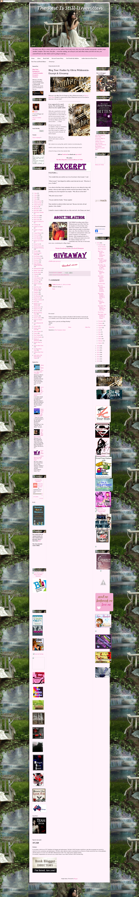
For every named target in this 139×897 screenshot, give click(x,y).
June (99, 332)
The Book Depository (62, 159)
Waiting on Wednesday (36, 339)
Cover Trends (37, 238)
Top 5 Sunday (37, 335)
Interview (36, 282)
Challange (36, 224)
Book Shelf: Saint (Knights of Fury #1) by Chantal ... (102, 316)
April (99, 336)
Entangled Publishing (39, 247)
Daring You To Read (38, 240)
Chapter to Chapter (38, 230)
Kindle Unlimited (38, 283)
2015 (98, 352)
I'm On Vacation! (102, 246)
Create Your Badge (99, 233)
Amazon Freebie (37, 203)
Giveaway (58, 274)
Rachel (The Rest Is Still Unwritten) (40, 485)
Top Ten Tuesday (38, 337)
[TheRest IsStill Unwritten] (96, 232)
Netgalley (36, 292)
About (38, 58)
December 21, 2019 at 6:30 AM (63, 284)
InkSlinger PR (37, 280)
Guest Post (36, 262)
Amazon (71, 159)
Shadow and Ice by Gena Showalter (100, 142)
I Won (35, 276)
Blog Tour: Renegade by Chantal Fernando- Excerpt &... (101, 288)
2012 (98, 359)
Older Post (87, 327)
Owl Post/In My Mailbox (72, 58)
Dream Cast (36, 244)
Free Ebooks (37, 256)
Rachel (35, 112)
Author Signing (37, 204)
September (101, 325)
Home (33, 58)
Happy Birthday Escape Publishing (38, 264)
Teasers (35, 333)
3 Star (35, 195)
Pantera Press (37, 298)
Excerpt (54, 274)
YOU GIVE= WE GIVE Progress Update (38, 357)
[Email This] (65, 273)
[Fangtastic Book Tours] (101, 513)
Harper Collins (37, 270)
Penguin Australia (38, 299)
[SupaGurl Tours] (102, 437)
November (100, 321)
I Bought (36, 274)
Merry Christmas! (102, 249)
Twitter (69, 248)
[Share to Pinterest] (72, 273)
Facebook (74, 248)
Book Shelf (46, 58)
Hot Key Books (37, 272)
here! (39, 541)
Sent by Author (37, 317)
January (100, 343)
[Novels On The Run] (38, 654)
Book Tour (36, 217)
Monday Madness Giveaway (38, 289)
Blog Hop (36, 206)
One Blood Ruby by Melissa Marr (100, 136)
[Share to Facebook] (70, 273)
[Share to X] (69, 273)
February (100, 341)
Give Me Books (37, 258)
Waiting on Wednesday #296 (101, 272)
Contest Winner (37, 233)
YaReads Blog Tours (38, 352)
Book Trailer (37, 219)
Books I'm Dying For (39, 221)
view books (41, 498)
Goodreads (65, 154)
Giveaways (52, 61)
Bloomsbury (36, 208)
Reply (53, 289)
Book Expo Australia (39, 212)
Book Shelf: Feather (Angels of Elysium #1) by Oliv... (102, 260)
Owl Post (36, 294)
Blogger (75, 878)
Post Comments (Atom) (60, 330)
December (100, 245)
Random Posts (37, 308)
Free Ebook (100, 312)
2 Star (35, 193)
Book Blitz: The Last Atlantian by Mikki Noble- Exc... (102, 267)
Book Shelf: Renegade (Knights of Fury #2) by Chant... (101, 296)
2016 (98, 350)
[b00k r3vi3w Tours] (101, 510)
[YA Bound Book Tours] (103, 507)
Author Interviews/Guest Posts (89, 58)
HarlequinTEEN (37, 268)
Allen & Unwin (37, 201)
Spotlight (36, 326)
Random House (37, 307)
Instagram (81, 248)
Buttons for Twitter (99, 164)
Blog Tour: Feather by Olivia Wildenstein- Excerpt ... (101, 253)
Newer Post (51, 327)
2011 (98, 361)
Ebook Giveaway (38, 246)
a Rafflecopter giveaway (55, 261)
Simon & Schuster (38, 319)
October (100, 323)
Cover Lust (36, 235)
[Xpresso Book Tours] (103, 454)
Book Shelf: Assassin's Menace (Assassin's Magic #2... (101, 278)
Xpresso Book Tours (65, 274)
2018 (98, 345)
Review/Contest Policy (57, 58)
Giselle (54, 284)
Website (57, 248)
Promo (35, 301)
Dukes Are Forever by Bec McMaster (100, 145)
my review (78, 154)
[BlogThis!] (67, 273)
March (100, 338)
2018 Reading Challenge (38, 480)
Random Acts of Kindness (37, 304)
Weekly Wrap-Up (38, 342)
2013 (98, 356)
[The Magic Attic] (103, 590)
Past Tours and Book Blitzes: (38, 61)
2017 (98, 348)
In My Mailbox (37, 278)
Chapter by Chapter (38, 226)
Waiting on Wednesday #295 (101, 302)
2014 (98, 354)
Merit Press (36, 287)
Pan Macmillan (37, 296)
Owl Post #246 (101, 283)
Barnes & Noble (78, 159)
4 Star (35, 197)
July (99, 330)
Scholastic (36, 316)
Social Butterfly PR (38, 323)
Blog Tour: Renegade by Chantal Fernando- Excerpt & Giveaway (37, 73)
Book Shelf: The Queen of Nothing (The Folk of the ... (102, 308)
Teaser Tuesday (37, 331)
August (100, 327)
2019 (98, 243)
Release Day (36, 310)
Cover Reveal (37, 237)
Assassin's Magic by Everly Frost (100, 139)
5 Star (35, 199)
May (99, 334)
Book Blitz (36, 210)
